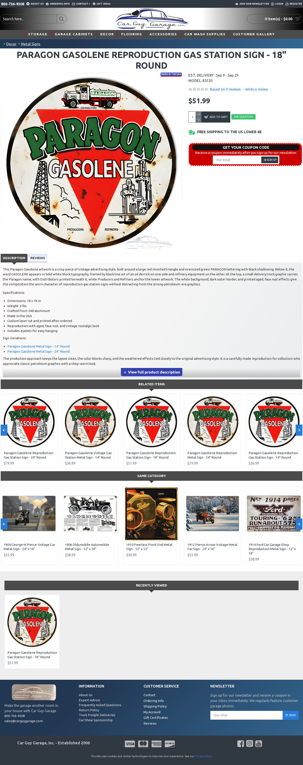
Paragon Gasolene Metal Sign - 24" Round (38, 351)
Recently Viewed (151, 585)
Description (14, 258)
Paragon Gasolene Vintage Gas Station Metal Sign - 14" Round (88, 455)
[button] (4, 430)
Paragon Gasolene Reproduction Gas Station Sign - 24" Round (28, 455)
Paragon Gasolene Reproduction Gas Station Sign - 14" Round (273, 455)
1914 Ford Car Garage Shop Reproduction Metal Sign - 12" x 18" (272, 549)
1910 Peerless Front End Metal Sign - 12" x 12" (149, 547)
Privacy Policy (203, 756)
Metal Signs (30, 44)
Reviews (37, 258)
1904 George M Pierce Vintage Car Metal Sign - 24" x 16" (29, 547)
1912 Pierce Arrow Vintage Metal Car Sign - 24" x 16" (212, 547)
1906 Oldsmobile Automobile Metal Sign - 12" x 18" (87, 547)
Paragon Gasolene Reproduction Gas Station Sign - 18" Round (151, 455)
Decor (11, 44)
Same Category (151, 476)
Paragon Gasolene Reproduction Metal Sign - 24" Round (212, 455)
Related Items (151, 384)
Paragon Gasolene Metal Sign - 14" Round (38, 346)
